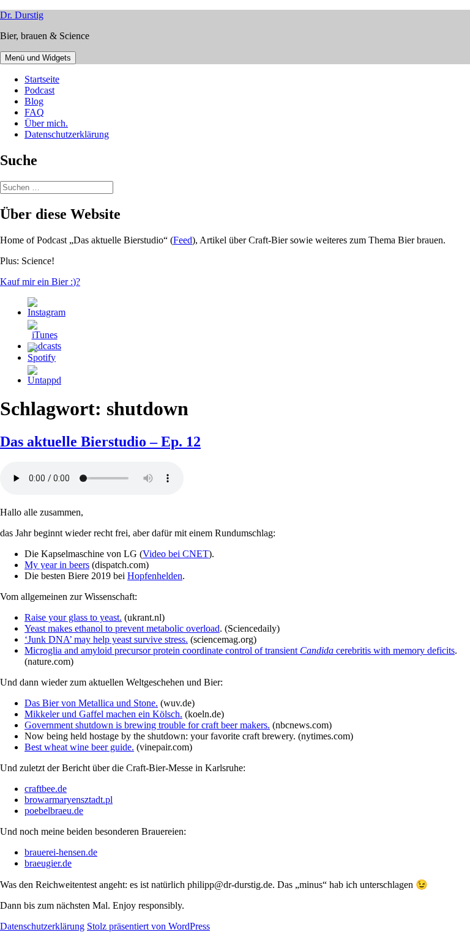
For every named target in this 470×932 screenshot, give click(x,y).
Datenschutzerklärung (66, 134)
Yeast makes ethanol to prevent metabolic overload (122, 628)
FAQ (34, 112)
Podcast (39, 90)
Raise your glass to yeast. (73, 617)
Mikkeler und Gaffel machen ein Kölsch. (103, 714)
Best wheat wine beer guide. (79, 747)
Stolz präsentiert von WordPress (148, 926)
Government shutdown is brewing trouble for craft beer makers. (147, 725)
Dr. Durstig (21, 15)
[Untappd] (44, 380)
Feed (182, 240)
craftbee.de (45, 788)
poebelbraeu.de (53, 810)
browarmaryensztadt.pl (68, 799)
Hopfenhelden (154, 576)
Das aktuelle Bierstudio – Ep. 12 (100, 441)
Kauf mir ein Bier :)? (40, 281)
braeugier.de (48, 863)
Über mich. (46, 123)
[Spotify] (42, 357)
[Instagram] (46, 312)
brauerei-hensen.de (60, 852)
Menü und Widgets (38, 57)
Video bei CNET (176, 554)
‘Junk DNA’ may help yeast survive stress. (106, 639)
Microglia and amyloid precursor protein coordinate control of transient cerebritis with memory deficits (239, 650)
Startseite (41, 79)
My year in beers (56, 565)
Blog (33, 101)
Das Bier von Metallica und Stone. (91, 703)
